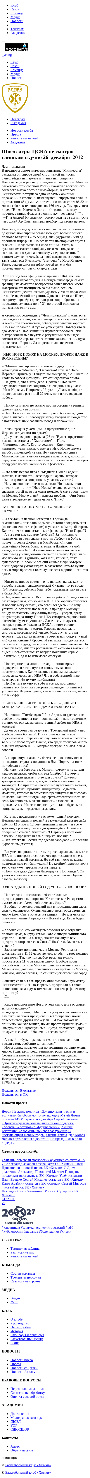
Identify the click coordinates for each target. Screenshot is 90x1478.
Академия (17, 33)
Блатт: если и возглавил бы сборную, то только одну (38, 1113)
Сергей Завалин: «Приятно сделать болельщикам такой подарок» (40, 1121)
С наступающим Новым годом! (36, 1133)
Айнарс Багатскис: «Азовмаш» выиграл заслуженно (37, 1129)
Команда (16, 13)
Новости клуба (21, 130)
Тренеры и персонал (25, 1277)
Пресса (15, 134)
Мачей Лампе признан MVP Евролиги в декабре (41, 1117)
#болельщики (49, 1231)
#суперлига (43, 1227)
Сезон (14, 9)
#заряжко (28, 1227)
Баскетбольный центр (26, 1339)
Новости (16, 21)
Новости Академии (25, 1372)
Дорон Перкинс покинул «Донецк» (28, 1111)
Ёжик (14, 1343)
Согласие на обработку (27, 1392)
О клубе (16, 1319)
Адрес (15, 1446)
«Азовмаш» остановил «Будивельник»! (31, 1127)
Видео (15, 1298)
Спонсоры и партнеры (27, 1335)
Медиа (15, 17)
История (16, 1331)
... (14, 1143)
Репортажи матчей (24, 138)
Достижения (19, 1414)
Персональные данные (27, 1389)
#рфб (69, 1227)
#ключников (11, 1227)
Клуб (14, 5)
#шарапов (31, 1231)
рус (4, 55)
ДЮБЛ (15, 1421)
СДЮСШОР (19, 1429)
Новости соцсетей (24, 1368)
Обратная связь (21, 1450)
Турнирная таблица (25, 1248)
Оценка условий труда (27, 1396)
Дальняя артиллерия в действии (25, 1139)
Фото (14, 1302)
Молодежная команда (26, 1417)
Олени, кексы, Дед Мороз (65, 1135)
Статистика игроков (25, 1281)
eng (9, 55)
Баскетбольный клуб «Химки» (28, 1465)
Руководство (19, 1323)
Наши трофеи (20, 1327)
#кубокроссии (12, 1231)
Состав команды (22, 1273)
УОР (13, 1425)
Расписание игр (22, 1252)
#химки (65, 1231)
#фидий (59, 1227)
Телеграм (17, 29)
